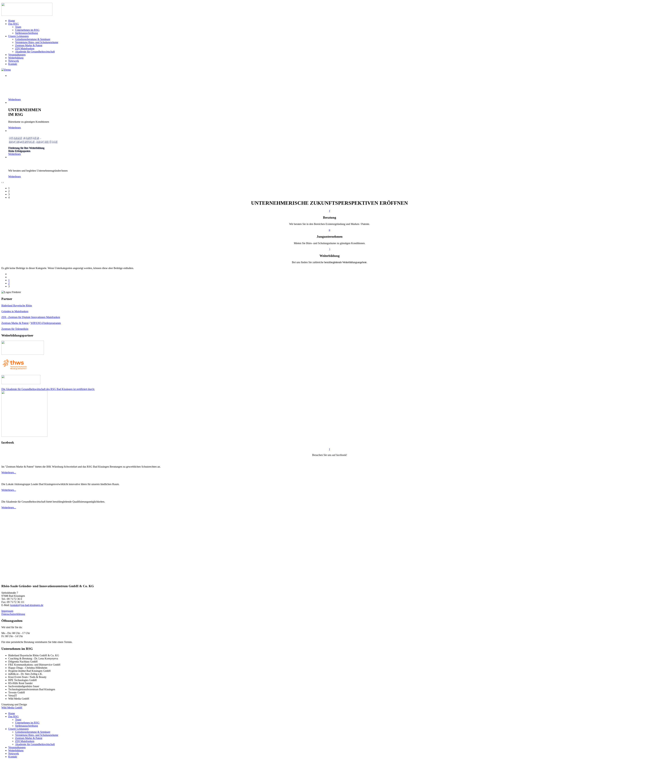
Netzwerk (13, 60)
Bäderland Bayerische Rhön (16, 305)
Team (18, 26)
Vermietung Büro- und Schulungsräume (36, 42)
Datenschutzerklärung (13, 614)
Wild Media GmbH (11, 707)
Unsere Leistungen (18, 36)
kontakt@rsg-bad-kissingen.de (26, 605)
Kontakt (12, 63)
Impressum (7, 610)
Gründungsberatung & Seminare (32, 39)
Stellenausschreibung (26, 33)
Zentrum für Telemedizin (14, 328)
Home (11, 20)
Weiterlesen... (8, 472)
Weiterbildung (16, 57)
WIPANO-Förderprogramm (46, 323)
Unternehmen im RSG (27, 29)
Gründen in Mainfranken (14, 311)
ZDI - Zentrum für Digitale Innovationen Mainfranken (30, 317)
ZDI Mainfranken (24, 48)
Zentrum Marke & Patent (28, 45)
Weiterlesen (14, 99)
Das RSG (13, 23)
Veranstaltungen (17, 54)
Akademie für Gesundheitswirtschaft (35, 51)
